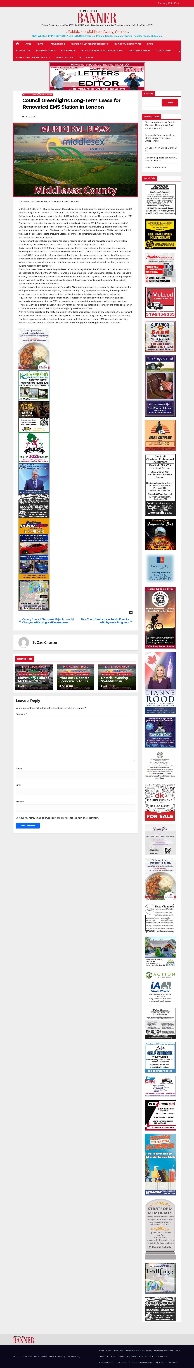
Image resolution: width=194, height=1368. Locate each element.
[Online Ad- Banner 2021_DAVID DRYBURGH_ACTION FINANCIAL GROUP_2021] (160, 987)
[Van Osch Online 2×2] (160, 534)
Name (19, 768)
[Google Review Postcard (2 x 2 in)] (160, 267)
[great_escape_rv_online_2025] (160, 435)
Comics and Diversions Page (33, 57)
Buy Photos (68, 51)
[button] (179, 50)
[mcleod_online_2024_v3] (160, 301)
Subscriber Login (139, 51)
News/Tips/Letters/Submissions (90, 44)
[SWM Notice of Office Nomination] (160, 765)
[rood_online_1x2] (160, 682)
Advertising (58, 44)
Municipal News (46, 94)
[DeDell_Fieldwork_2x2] (33, 416)
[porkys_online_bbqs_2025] (33, 595)
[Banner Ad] (160, 568)
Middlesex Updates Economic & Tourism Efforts (75, 681)
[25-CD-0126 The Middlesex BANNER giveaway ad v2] (160, 233)
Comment (21, 714)
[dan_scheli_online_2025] (160, 484)
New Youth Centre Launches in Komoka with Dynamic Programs (105, 621)
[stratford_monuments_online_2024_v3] (160, 1229)
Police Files (86, 57)
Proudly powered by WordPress (26, 1356)
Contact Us (23, 51)
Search (148, 93)
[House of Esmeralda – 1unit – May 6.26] (160, 918)
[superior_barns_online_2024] (160, 336)
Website (20, 801)
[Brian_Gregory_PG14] (160, 1023)
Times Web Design (73, 1356)
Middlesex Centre (26, 674)
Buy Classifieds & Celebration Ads (102, 51)
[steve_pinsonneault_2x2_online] (33, 478)
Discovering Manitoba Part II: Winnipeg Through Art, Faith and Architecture (160, 125)
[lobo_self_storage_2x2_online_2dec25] (160, 1057)
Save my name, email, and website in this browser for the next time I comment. (59, 817)
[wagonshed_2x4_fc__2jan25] (160, 385)
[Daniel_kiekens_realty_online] (160, 802)
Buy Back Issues (45, 51)
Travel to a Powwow (155, 167)
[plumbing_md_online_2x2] (160, 1115)
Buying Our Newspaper (127, 44)
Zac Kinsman (47, 642)
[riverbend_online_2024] (33, 385)
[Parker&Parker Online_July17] (160, 1086)
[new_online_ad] (33, 505)
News (40, 44)
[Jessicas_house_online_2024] (160, 951)
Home (28, 44)
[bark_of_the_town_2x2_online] (160, 732)
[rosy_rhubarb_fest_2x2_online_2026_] (33, 447)
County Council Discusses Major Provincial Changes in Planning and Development (48, 621)
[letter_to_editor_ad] (97, 76)
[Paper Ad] (160, 839)
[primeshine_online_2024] (33, 548)
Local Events (163, 51)
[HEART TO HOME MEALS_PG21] (33, 349)
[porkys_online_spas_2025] (160, 1278)
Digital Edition (64, 57)
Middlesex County (30, 94)
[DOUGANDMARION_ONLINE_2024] (160, 617)
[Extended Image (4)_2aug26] (160, 1164)
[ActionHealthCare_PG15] (160, 199)
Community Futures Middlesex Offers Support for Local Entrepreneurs (160, 138)
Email (18, 785)
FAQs (150, 44)
